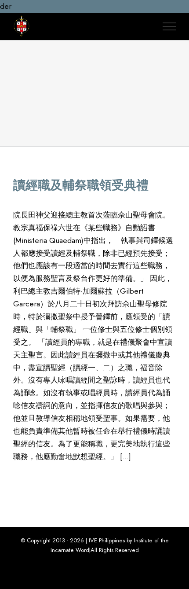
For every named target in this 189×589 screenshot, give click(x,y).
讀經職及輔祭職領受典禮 (81, 185)
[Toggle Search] (144, 26)
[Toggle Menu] (169, 26)
